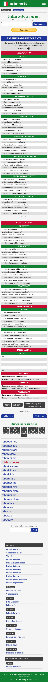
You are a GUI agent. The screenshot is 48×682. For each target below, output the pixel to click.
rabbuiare (7, 507)
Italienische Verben (14, 613)
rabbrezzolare (18, 10)
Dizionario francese (14, 566)
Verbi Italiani (11, 556)
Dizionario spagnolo (14, 576)
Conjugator (6, 10)
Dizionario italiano (13, 549)
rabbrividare (9, 470)
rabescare (8, 511)
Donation (24, 30)
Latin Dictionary (12, 602)
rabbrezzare (9, 458)
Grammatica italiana (14, 553)
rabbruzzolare (10, 499)
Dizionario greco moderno (16, 579)
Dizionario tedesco (13, 573)
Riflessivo (17, 405)
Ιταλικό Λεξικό (12, 645)
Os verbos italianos (14, 629)
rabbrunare (8, 478)
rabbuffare (8, 503)
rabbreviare (9, 453)
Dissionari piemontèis (15, 653)
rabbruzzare (9, 494)
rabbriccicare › (39, 416)
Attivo (7, 405)
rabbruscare (9, 482)
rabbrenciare (9, 449)
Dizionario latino (13, 559)
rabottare (7, 519)
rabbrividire (8, 474)
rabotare (7, 515)
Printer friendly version (34, 405)
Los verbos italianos (14, 621)
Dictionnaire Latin (13, 590)
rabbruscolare (10, 490)
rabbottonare (9, 441)
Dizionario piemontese (15, 583)
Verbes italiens (12, 594)
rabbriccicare (10, 466)
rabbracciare (9, 445)
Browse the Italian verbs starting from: (24, 526)
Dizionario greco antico (15, 563)
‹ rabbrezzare (8, 416)
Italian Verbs (18, 4)
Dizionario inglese (13, 569)
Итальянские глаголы (15, 637)
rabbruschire (9, 486)
